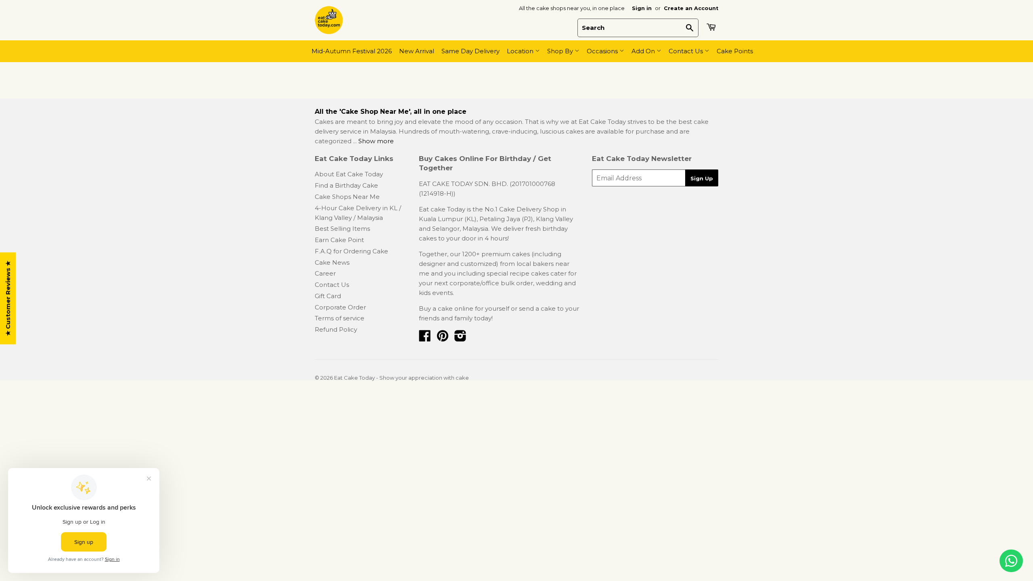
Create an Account (691, 8)
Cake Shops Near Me (347, 197)
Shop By (561, 51)
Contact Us (687, 51)
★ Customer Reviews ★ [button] (8, 298)
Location (521, 51)
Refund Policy (336, 329)
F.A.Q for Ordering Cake (351, 251)
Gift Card (328, 296)
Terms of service (339, 318)
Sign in (642, 8)
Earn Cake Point (339, 240)
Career (325, 273)
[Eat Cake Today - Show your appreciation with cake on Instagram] (460, 338)
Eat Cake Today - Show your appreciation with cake (401, 377)
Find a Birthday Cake (346, 185)
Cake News (332, 262)
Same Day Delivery (470, 51)
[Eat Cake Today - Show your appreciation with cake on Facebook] (425, 338)
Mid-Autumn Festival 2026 (352, 51)
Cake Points (735, 51)
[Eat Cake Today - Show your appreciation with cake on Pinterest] (443, 338)
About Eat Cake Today (349, 174)
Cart (712, 27)
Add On (644, 51)
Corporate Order (340, 307)
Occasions (603, 51)
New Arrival (416, 51)
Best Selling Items (342, 228)
